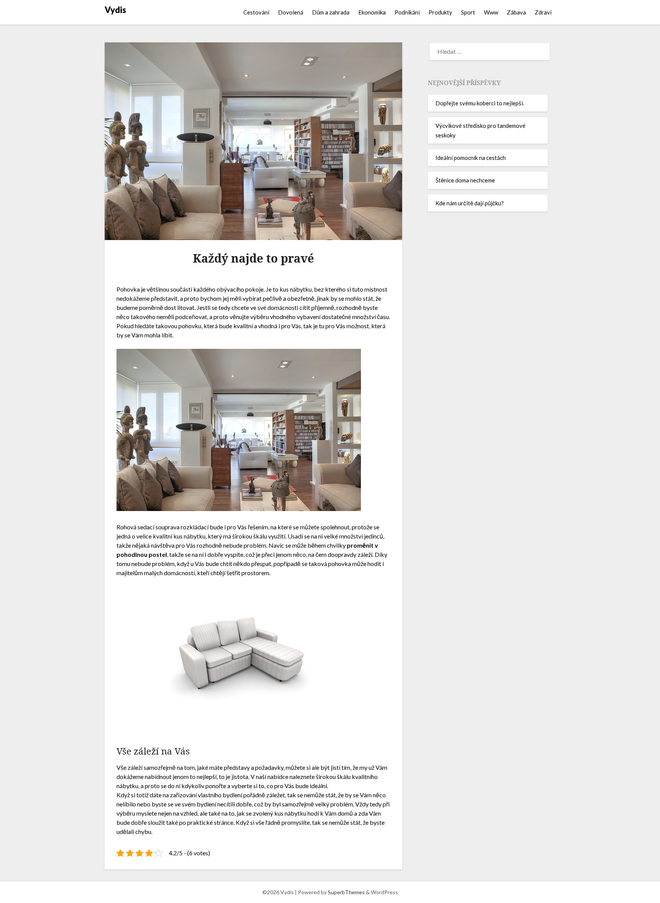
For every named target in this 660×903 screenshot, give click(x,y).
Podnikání (407, 12)
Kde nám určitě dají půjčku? (469, 203)
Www (491, 12)
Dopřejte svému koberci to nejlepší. (479, 103)
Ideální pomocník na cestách (470, 157)
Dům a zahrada (330, 12)
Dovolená (290, 12)
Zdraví (543, 12)
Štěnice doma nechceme (465, 180)
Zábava (516, 12)
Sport (468, 12)
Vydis (115, 10)
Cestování (256, 12)
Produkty (440, 12)
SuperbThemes (346, 892)
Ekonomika (372, 12)
